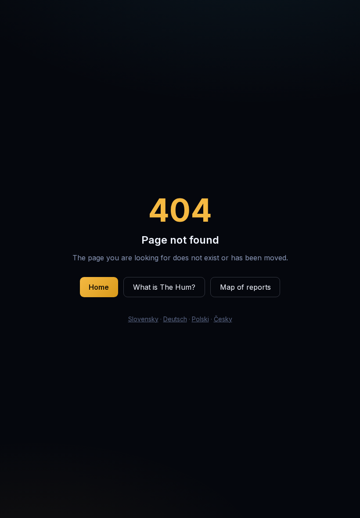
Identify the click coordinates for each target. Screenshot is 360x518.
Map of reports (245, 287)
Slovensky (143, 319)
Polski (200, 319)
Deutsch (175, 319)
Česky (223, 319)
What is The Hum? (164, 287)
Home (99, 287)
